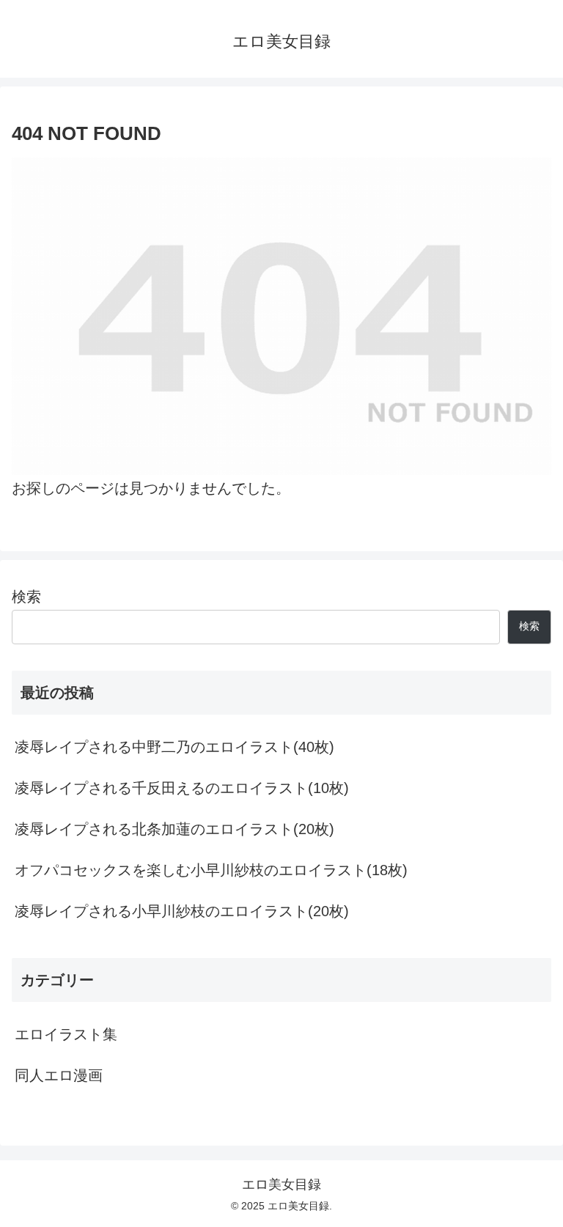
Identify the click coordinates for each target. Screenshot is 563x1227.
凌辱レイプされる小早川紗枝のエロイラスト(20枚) (182, 911)
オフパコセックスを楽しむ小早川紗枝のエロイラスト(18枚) (211, 870)
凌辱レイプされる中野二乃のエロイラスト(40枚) (174, 747)
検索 (26, 597)
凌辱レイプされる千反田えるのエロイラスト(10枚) (182, 788)
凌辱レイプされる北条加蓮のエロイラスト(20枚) (174, 829)
